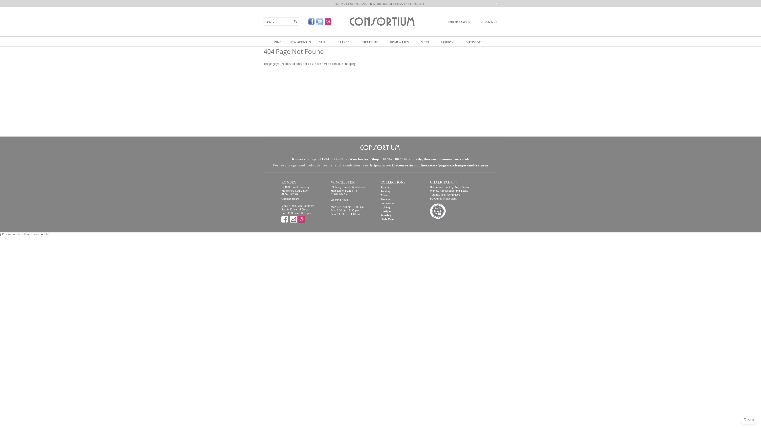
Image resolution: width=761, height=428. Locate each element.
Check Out (489, 22)
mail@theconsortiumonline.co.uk (441, 159)
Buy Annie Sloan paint (443, 198)
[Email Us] (320, 20)
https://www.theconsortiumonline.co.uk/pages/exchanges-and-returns (429, 165)
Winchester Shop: (378, 159)
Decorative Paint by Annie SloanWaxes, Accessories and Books (449, 189)
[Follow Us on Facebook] (302, 20)
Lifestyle (385, 211)
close (496, 3)
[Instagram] (329, 20)
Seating (385, 191)
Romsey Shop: (317, 159)
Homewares (387, 203)
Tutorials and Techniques (445, 194)
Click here (321, 64)
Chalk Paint (387, 219)
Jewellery (386, 215)
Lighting (385, 207)
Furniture (385, 187)
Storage (385, 199)
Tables (384, 195)
